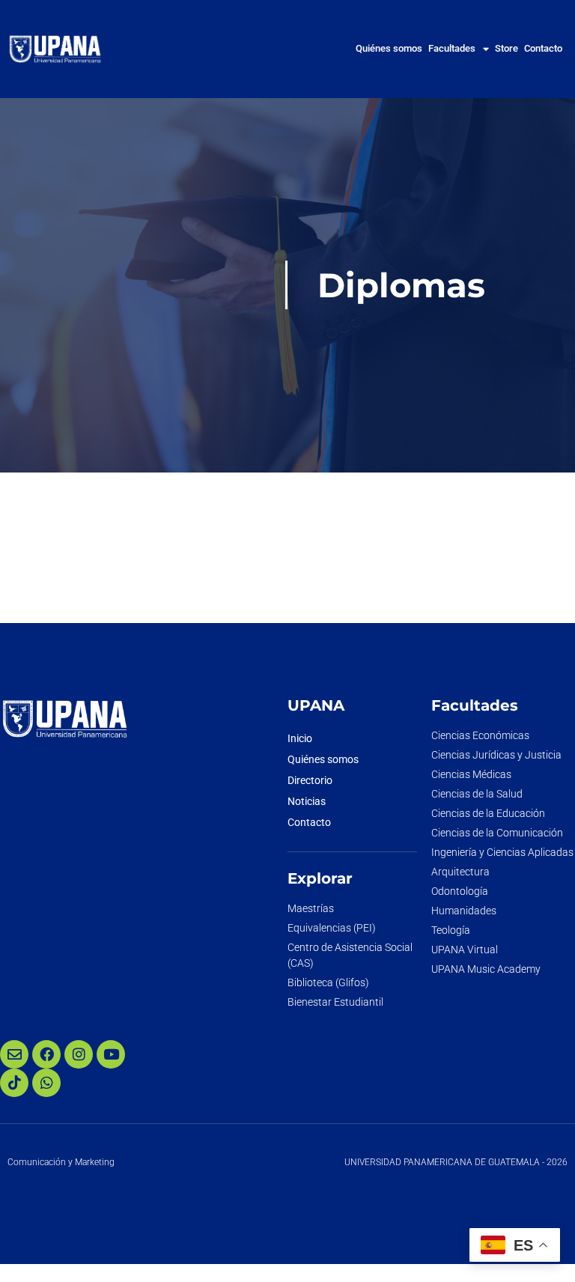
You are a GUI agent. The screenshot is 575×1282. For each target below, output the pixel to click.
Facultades (451, 48)
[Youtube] (111, 1054)
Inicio (300, 738)
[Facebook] (46, 1054)
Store (506, 48)
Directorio (310, 780)
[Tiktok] (14, 1083)
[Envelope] (14, 1054)
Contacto (543, 48)
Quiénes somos (389, 48)
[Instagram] (78, 1054)
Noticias (307, 801)
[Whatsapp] (46, 1083)
